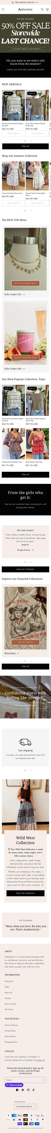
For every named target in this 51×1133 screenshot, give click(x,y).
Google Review (23, 550)
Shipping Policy (11, 1042)
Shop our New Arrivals (25, 705)
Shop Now (9, 981)
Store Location (10, 1004)
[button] (3, 9)
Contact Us (40, 1060)
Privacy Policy (10, 1030)
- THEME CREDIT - (26, 1128)
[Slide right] (30, 141)
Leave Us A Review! (25, 569)
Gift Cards (9, 1009)
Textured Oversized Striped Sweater (12, 124)
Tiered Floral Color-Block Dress (35, 194)
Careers (8, 998)
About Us (8, 992)
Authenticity (16, 1128)
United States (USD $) (24, 1106)
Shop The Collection (25, 893)
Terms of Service (11, 1025)
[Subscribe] (43, 1080)
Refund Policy (10, 1036)
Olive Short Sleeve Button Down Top (35, 124)
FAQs (7, 987)
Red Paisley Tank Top (34, 462)
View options (13, 133)
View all (25, 146)
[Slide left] (20, 141)
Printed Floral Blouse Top (12, 462)
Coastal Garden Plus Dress (12, 193)
